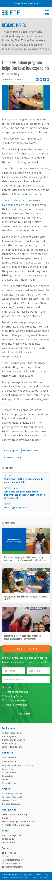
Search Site (7, 842)
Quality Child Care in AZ (13, 740)
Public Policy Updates (16, 704)
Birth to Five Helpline (12, 747)
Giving (5, 818)
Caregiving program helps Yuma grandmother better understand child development (24, 494)
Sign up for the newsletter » (26, 3)
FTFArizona (10, 852)
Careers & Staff (9, 772)
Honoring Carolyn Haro (16, 507)
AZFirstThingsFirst (14, 866)
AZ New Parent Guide (12, 733)
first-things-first (13, 863)
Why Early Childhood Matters (16, 765)
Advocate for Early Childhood (16, 825)
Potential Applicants (12, 797)
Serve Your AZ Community (14, 814)
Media (5, 779)
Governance (7, 761)
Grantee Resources (11, 804)
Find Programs (9, 736)
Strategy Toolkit (10, 800)
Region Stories (14, 25)
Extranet (6, 839)
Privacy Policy (43, 874)
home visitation (32, 450)
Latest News (8, 769)
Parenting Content (14, 696)
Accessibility (6, 877)
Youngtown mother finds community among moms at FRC (23, 480)
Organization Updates (16, 691)
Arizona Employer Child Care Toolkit (19, 821)
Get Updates (26, 713)
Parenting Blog (9, 743)
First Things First (25, 79)
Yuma (15, 488)
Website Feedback (19, 877)
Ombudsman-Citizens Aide (37, 877)
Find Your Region (10, 835)
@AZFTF (9, 856)
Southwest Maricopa (14, 457)
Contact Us (7, 776)
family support (12, 450)
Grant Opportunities (15, 700)
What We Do (8, 757)
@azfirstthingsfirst (14, 859)
